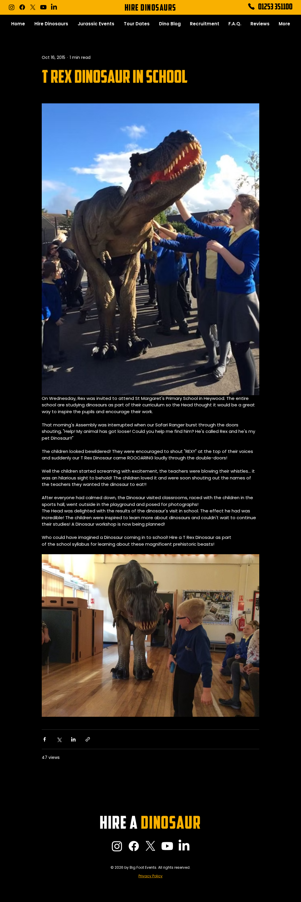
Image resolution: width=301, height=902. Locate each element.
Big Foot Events (143, 867)
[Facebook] (22, 7)
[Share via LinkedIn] (73, 739)
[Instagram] (11, 7)
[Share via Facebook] (44, 739)
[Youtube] (43, 7)
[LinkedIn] (54, 7)
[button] (51, 24)
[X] (32, 7)
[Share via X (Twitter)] (59, 739)
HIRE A (150, 824)
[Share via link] (88, 739)
